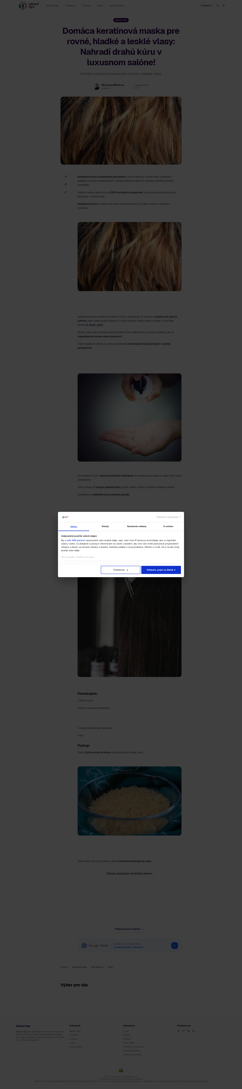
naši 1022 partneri (76, 540)
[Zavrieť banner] (169, 517)
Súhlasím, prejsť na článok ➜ (161, 570)
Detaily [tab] (105, 526)
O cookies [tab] (168, 526)
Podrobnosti (119, 570)
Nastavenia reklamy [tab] (136, 526)
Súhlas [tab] (73, 527)
